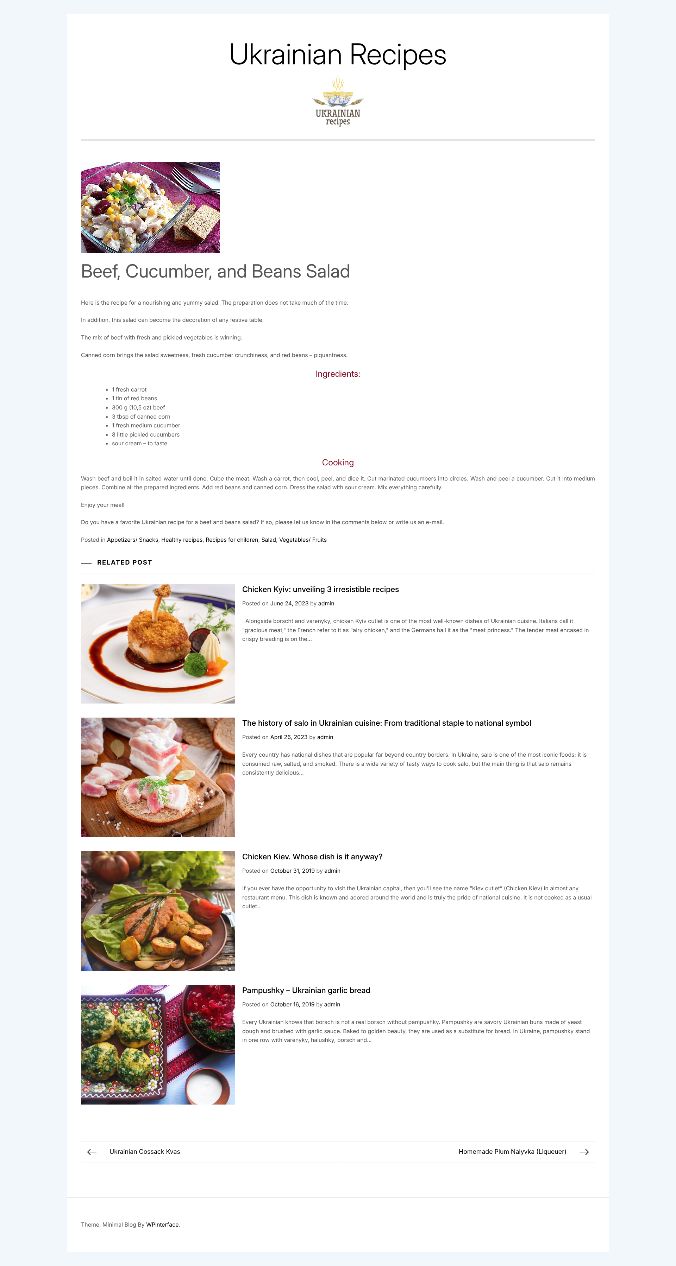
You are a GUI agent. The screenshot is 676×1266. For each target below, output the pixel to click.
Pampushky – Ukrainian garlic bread (306, 990)
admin (326, 603)
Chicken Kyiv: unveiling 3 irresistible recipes (320, 589)
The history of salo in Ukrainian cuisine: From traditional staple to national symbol (386, 723)
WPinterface (162, 1224)
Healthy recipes (181, 539)
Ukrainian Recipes (338, 54)
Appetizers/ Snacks (132, 539)
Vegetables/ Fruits (303, 539)
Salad (268, 539)
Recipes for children (232, 539)
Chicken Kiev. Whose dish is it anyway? (312, 856)
